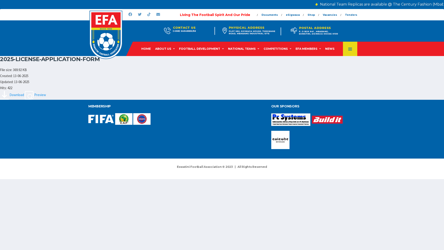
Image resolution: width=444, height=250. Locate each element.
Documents (270, 14)
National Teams (242, 48)
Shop (311, 14)
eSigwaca (293, 14)
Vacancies (330, 14)
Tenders (351, 14)
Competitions (276, 48)
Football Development (199, 48)
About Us (163, 48)
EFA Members (306, 48)
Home (146, 48)
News (329, 48)
